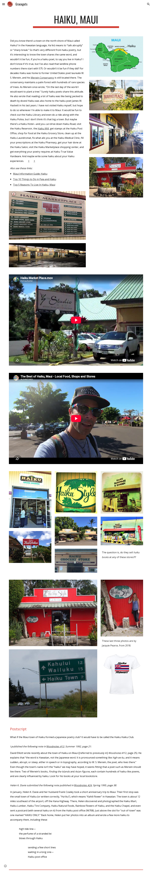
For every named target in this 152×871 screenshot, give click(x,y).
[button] (3, 4)
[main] (76, 20)
